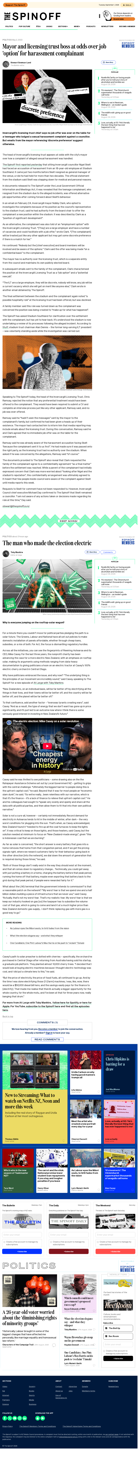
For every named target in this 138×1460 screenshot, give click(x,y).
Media (31, 1400)
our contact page (111, 1434)
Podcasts (90, 26)
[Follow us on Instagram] (19, 1420)
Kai (3, 1391)
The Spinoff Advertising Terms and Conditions (82, 1426)
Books (49, 26)
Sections (62, 26)
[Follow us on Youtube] (14, 1420)
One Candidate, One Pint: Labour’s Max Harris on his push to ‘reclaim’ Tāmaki (47, 943)
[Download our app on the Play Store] (42, 1420)
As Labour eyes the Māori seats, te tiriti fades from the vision (39, 928)
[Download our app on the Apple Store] (37, 1420)
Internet (5, 1395)
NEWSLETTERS (118, 1275)
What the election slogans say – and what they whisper (36, 935)
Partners (6, 1400)
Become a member (127, 26)
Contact (58, 1386)
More (76, 26)
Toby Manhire (17, 552)
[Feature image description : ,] (79, 1284)
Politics (9, 26)
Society (32, 1386)
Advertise (73, 1386)
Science (5, 1404)
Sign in (128, 5)
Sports (32, 1395)
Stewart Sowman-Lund (21, 62)
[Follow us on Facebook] (4, 1420)
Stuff (5, 327)
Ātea (38, 26)
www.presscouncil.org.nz (68, 1437)
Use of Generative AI (61, 1396)
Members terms (88, 1391)
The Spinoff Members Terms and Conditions (37, 1426)
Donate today (118, 19)
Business (32, 1404)
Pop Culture (24, 26)
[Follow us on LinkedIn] (24, 1420)
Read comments (47, 1039)
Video (4, 1386)
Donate (85, 1386)
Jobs (70, 1391)
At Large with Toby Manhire (48, 682)
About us (59, 1391)
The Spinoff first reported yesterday (22, 164)
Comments (108, 552)
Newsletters (107, 26)
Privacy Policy (7, 1426)
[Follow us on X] (9, 1420)
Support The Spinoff (15, 5)
